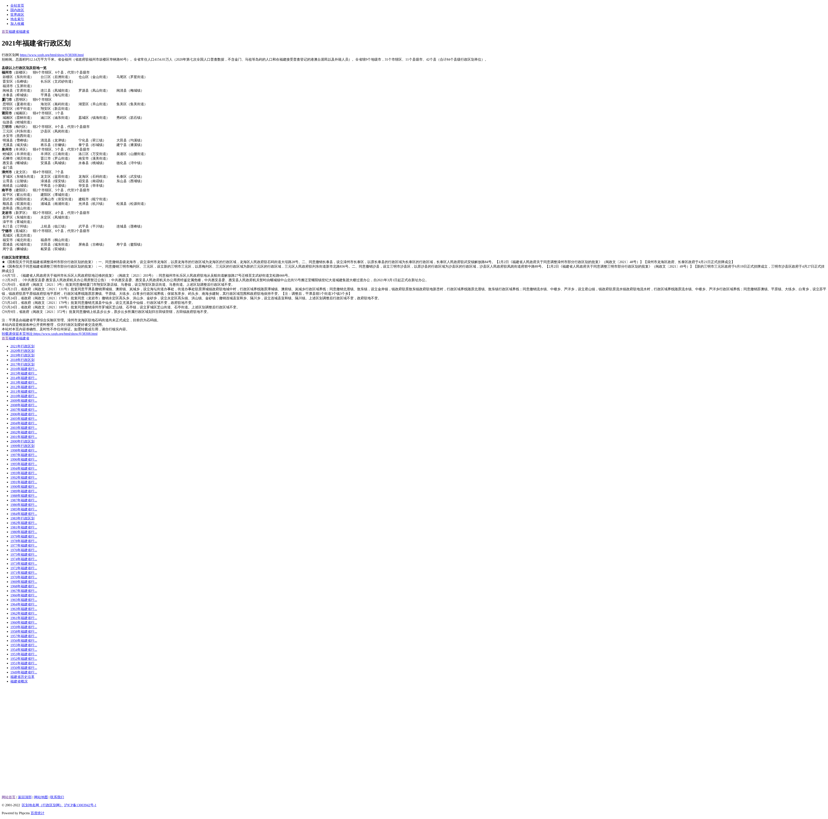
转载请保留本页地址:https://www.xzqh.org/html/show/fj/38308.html (49, 334)
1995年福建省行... (23, 464)
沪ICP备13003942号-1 (80, 805)
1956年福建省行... (23, 640)
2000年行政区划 (22, 441)
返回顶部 (25, 797)
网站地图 (41, 797)
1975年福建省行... (23, 554)
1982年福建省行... (23, 523)
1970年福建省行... (23, 577)
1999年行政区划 (22, 446)
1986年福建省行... (23, 505)
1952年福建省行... (23, 659)
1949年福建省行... (23, 672)
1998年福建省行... (23, 450)
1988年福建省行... (23, 495)
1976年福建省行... (23, 550)
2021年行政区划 (22, 346)
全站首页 (17, 5)
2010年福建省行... (23, 396)
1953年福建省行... (23, 654)
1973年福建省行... (23, 563)
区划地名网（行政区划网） (42, 805)
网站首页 (9, 797)
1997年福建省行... (23, 455)
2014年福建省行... (23, 378)
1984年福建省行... (23, 514)
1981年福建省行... (23, 527)
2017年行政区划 (22, 364)
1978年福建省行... (23, 541)
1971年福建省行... (23, 572)
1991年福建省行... (23, 482)
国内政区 (17, 10)
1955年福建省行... (23, 645)
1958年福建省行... (23, 631)
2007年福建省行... (23, 409)
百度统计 (37, 813)
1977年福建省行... (23, 545)
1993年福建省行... (23, 473)
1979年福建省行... (23, 536)
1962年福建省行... (23, 613)
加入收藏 (17, 23)
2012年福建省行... (23, 387)
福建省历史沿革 (22, 677)
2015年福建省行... (23, 373)
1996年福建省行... (23, 459)
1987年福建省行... (23, 500)
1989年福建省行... (23, 491)
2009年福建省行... (23, 400)
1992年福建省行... (23, 477)
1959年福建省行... (23, 627)
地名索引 (17, 19)
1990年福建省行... (23, 486)
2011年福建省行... (23, 391)
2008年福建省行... (23, 405)
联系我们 (57, 797)
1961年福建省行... (23, 618)
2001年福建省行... (23, 437)
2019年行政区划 (22, 355)
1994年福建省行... (23, 468)
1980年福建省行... (23, 532)
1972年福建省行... (23, 568)
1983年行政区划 (22, 518)
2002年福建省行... (23, 432)
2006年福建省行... (23, 414)
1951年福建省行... (23, 663)
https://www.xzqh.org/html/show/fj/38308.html (52, 55)
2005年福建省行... (23, 418)
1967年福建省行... (23, 591)
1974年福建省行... (23, 559)
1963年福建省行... (23, 609)
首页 (5, 31)
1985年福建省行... (23, 509)
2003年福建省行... (23, 428)
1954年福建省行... (23, 649)
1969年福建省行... (23, 582)
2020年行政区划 (22, 351)
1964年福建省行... (23, 604)
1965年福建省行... (23, 600)
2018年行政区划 (22, 360)
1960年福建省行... (23, 622)
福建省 (14, 31)
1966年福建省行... (23, 595)
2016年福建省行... (23, 369)
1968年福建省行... (23, 586)
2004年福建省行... (23, 423)
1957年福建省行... (23, 636)
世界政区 (17, 14)
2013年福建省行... (23, 382)
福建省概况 (19, 681)
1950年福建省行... (23, 668)
